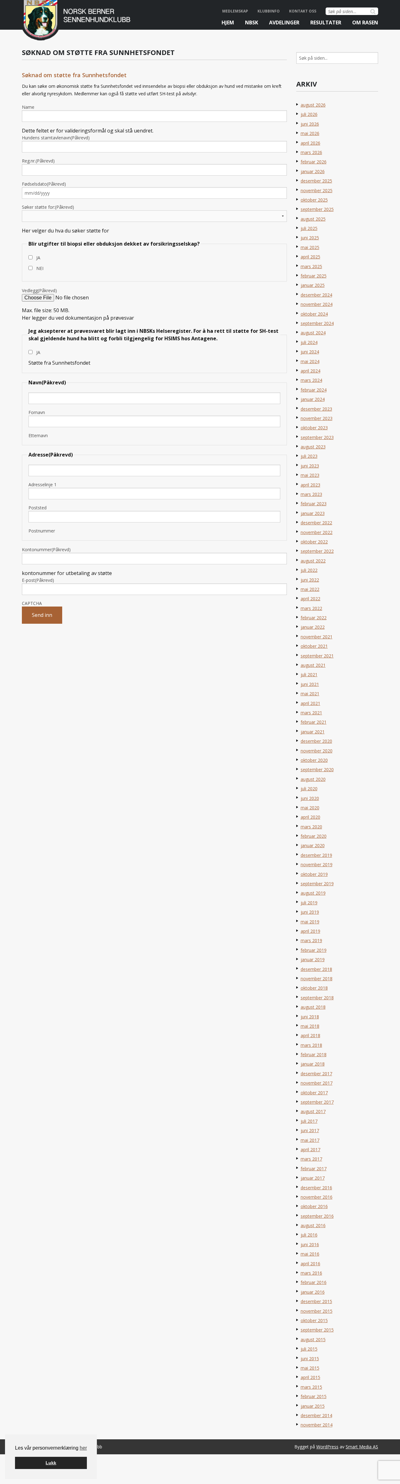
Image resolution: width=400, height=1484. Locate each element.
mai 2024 (310, 361)
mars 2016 (311, 1273)
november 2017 (316, 1083)
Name (28, 107)
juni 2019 (310, 912)
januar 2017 (313, 1178)
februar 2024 (314, 390)
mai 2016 (310, 1254)
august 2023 (313, 447)
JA (38, 258)
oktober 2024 (314, 314)
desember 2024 (316, 295)
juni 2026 (310, 124)
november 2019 (316, 864)
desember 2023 (316, 409)
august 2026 (313, 105)
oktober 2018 (314, 988)
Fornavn (36, 412)
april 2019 (310, 931)
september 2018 (317, 998)
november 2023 (316, 418)
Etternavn (38, 435)
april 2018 (310, 1035)
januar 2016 (313, 1292)
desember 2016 (316, 1188)
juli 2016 (309, 1235)
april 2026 (310, 143)
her (83, 1448)
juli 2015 (309, 1349)
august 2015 (313, 1339)
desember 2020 (316, 741)
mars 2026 (311, 152)
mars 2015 (311, 1387)
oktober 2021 (314, 646)
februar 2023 (314, 504)
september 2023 (317, 437)
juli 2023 (309, 456)
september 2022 (317, 551)
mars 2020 (311, 827)
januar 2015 (313, 1406)
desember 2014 (316, 1415)
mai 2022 (310, 589)
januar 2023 (313, 513)
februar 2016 (314, 1282)
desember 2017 (316, 1074)
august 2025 (313, 219)
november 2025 (316, 190)
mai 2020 (310, 808)
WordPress (327, 1447)
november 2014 (316, 1425)
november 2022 (316, 532)
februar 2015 (314, 1396)
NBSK (251, 22)
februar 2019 (314, 950)
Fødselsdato (44, 184)
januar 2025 (313, 285)
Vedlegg (39, 290)
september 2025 (317, 209)
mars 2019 (311, 940)
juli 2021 (309, 674)
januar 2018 (313, 1064)
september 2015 (317, 1330)
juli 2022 (309, 570)
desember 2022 (316, 523)
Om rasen (365, 22)
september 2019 (317, 884)
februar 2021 (314, 722)
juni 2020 (310, 798)
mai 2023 (310, 475)
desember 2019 (316, 855)
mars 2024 (311, 380)
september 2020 (317, 769)
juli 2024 (309, 342)
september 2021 (317, 656)
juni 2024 (310, 352)
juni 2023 (310, 466)
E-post (38, 580)
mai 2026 (310, 133)
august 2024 (313, 333)
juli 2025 (309, 228)
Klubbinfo (269, 11)
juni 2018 (310, 1017)
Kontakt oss (302, 11)
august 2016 (313, 1225)
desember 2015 (316, 1301)
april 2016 (310, 1264)
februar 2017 (314, 1169)
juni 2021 (310, 684)
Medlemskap (235, 11)
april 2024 (310, 371)
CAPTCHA (32, 603)
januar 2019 (313, 959)
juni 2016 (310, 1244)
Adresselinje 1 (42, 484)
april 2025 (310, 257)
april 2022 (310, 599)
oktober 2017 (314, 1093)
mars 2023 (311, 494)
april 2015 (310, 1377)
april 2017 (310, 1149)
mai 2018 (310, 1026)
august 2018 (313, 1007)
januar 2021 (313, 732)
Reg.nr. (38, 161)
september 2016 (317, 1216)
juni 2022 (310, 580)
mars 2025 (311, 266)
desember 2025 (316, 181)
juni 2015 (310, 1359)
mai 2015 (310, 1368)
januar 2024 (313, 399)
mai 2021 (310, 694)
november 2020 (316, 751)
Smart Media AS (362, 1447)
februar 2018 (314, 1054)
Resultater (325, 22)
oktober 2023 (314, 428)
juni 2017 (310, 1130)
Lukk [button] (51, 1462)
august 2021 (313, 665)
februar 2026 (314, 162)
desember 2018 (316, 969)
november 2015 (316, 1311)
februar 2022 (314, 618)
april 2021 (310, 703)
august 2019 (313, 893)
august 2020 (313, 779)
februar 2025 (314, 276)
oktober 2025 (314, 200)
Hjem (228, 22)
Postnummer (41, 531)
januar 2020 (313, 845)
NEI (39, 268)
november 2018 (316, 979)
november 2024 (316, 304)
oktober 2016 (314, 1206)
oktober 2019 (314, 874)
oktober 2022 (314, 542)
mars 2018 (311, 1045)
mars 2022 (311, 608)
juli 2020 (309, 789)
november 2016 (316, 1197)
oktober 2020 (314, 760)
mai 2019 (310, 922)
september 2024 (317, 323)
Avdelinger (284, 22)
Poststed (37, 508)
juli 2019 (309, 903)
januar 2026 (313, 171)
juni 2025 (310, 238)
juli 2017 (309, 1121)
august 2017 (313, 1111)
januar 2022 (313, 627)
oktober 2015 (314, 1320)
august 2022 (313, 561)
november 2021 (316, 637)
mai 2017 (310, 1140)
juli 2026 (309, 114)
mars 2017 (311, 1159)
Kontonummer (46, 549)
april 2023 (310, 485)
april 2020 (310, 817)
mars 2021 (311, 713)
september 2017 (317, 1102)
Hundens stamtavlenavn (56, 138)
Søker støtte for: (48, 207)
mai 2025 (310, 247)
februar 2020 (314, 836)
